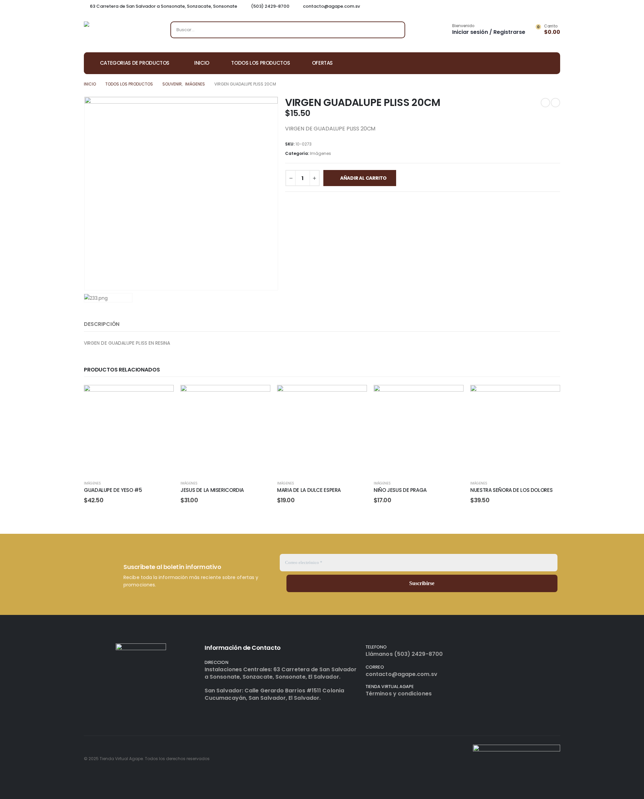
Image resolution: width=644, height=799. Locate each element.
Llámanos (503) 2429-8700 (404, 654)
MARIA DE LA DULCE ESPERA (309, 490)
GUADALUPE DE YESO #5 (113, 490)
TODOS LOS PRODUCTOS (260, 62)
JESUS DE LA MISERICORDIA (212, 490)
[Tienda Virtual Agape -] (117, 31)
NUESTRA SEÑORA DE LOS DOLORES (511, 490)
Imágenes (320, 153)
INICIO (201, 62)
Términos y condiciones (399, 693)
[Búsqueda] (395, 30)
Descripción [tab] (101, 324)
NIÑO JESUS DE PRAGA (400, 490)
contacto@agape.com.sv (401, 674)
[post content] (129, 430)
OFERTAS (322, 62)
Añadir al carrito (363, 178)
